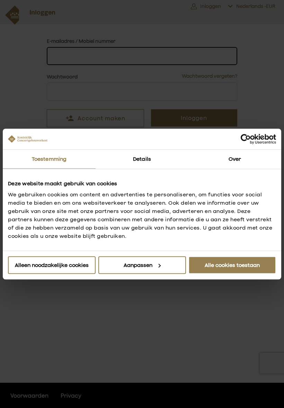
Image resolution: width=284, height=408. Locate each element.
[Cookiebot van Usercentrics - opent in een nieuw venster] (245, 139)
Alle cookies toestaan (232, 265)
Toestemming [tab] (49, 159)
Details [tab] (142, 159)
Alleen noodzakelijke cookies (52, 265)
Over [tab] (235, 159)
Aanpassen (138, 265)
